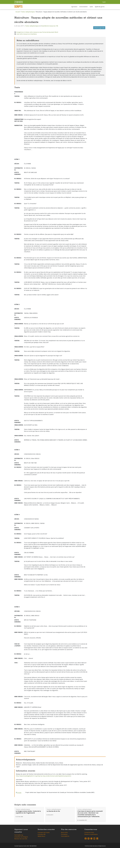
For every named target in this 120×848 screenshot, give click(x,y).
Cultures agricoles (99, 28)
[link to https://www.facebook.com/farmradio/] (85, 838)
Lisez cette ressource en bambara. (26, 34)
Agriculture (74, 6)
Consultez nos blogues (21, 837)
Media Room (41, 836)
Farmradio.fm (65, 836)
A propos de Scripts (44, 832)
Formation (64, 834)
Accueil (18, 12)
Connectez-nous (89, 832)
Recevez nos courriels (20, 839)
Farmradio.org (18, 835)
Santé (91, 6)
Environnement (83, 6)
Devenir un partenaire (91, 834)
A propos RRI (41, 834)
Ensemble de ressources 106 (49, 26)
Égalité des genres (100, 6)
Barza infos (64, 832)
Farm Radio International (93, 846)
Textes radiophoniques (28, 12)
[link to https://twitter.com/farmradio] (88, 838)
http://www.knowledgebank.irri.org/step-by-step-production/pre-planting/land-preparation (43, 776)
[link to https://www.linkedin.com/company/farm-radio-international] (97, 838)
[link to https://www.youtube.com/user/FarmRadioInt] (94, 838)
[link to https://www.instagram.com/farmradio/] (91, 838)
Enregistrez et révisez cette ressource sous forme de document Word (37, 32)
